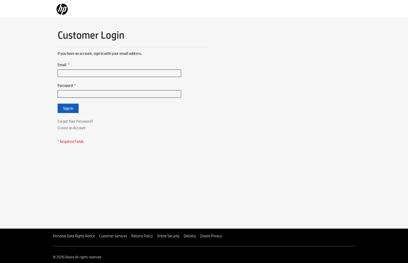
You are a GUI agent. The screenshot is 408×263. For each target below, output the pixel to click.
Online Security (168, 236)
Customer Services (113, 236)
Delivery (190, 236)
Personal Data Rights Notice (74, 236)
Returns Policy (142, 236)
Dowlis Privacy (211, 236)
